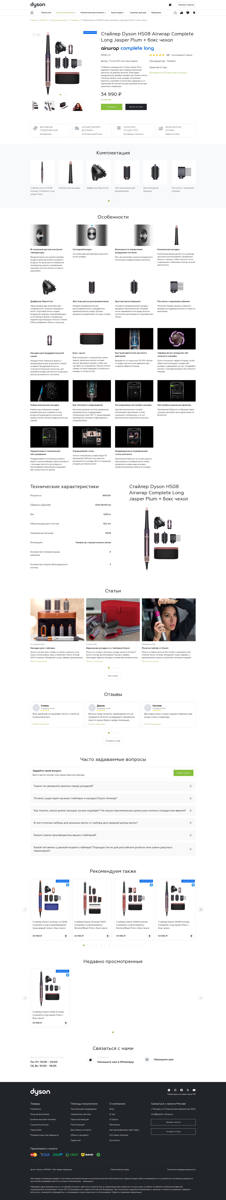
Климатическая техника (92, 13)
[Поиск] (175, 12)
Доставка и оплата (81, 1130)
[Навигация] (31, 12)
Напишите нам (164, 1059)
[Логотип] (37, 5)
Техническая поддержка (84, 1109)
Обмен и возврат (80, 1135)
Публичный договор (120, 1169)
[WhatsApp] (170, 5)
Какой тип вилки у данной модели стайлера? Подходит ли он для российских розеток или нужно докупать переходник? (103, 849)
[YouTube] (194, 1090)
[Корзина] (194, 12)
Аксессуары (117, 13)
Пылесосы (46, 13)
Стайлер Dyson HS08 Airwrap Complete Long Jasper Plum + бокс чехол (173, 925)
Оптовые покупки (118, 1135)
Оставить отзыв (113, 741)
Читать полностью (38, 661)
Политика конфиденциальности (181, 1169)
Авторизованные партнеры (124, 1130)
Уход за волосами (64, 13)
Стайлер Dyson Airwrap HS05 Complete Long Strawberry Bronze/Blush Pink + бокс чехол (90, 925)
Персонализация (80, 1120)
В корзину (111, 107)
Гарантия (76, 1140)
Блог (111, 1109)
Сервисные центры (81, 1114)
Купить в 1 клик (136, 107)
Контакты (114, 1140)
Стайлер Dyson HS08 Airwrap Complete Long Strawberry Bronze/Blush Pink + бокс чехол (132, 925)
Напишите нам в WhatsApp (115, 1062)
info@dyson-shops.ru (162, 1114)
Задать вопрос (183, 773)
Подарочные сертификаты (44, 1135)
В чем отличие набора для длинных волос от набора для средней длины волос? (86, 823)
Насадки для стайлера (42, 648)
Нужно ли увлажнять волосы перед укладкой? (63, 786)
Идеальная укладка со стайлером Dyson (108, 648)
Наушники (156, 13)
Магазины (114, 1125)
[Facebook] (181, 1090)
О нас (112, 1114)
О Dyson (113, 1120)
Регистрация (77, 1125)
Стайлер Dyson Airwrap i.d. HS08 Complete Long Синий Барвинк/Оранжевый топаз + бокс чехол (50, 925)
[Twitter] (187, 1090)
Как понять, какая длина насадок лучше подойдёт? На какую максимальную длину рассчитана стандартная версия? (110, 810)
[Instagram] (175, 1090)
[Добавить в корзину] (66, 936)
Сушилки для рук (138, 13)
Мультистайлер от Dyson (155, 648)
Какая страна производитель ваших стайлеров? (65, 835)
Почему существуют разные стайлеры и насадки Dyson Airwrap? (75, 798)
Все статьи (113, 676)
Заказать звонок (186, 5)
